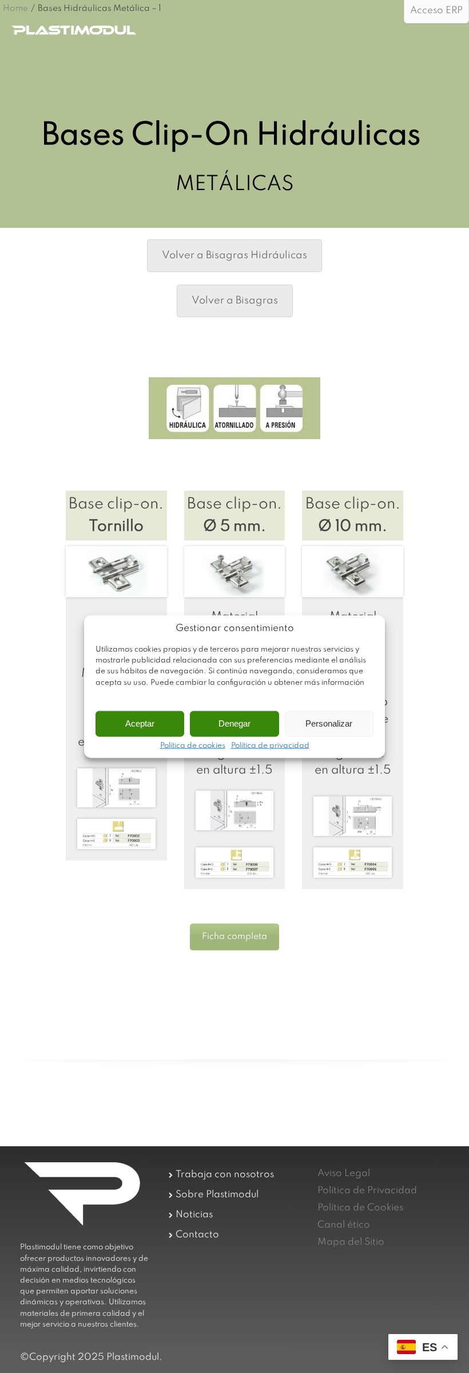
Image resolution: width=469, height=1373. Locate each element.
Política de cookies (192, 745)
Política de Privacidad (367, 1191)
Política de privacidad (270, 745)
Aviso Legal (343, 1173)
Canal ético (343, 1225)
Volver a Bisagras (235, 300)
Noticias (194, 1215)
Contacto (197, 1235)
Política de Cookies (360, 1208)
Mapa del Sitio (350, 1242)
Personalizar (328, 723)
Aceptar (139, 723)
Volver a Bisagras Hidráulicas (234, 255)
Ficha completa (234, 936)
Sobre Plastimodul (217, 1195)
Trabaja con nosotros (225, 1174)
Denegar (234, 723)
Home (15, 8)
